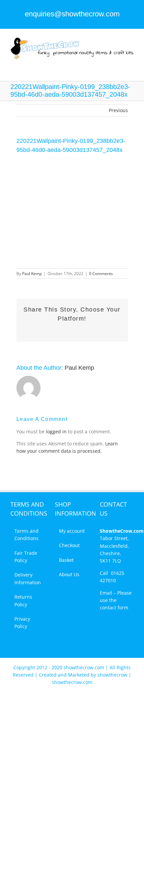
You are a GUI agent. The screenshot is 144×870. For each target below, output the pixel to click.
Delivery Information (27, 578)
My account (72, 531)
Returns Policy (23, 600)
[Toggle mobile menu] (131, 63)
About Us (69, 574)
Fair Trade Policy (25, 556)
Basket (66, 560)
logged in (56, 431)
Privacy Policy (22, 622)
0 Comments (101, 273)
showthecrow (113, 675)
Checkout (69, 545)
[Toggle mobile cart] (119, 63)
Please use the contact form (116, 600)
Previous (118, 110)
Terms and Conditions (26, 534)
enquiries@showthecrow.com (72, 14)
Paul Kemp (32, 273)
